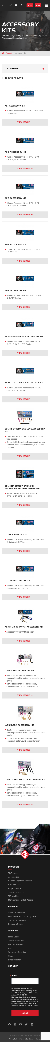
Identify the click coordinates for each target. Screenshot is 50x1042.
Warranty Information (17, 952)
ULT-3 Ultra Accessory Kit (19, 725)
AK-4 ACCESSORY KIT (15, 244)
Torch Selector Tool (16, 941)
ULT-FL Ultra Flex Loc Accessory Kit (25, 779)
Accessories (13, 877)
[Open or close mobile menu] (46, 5)
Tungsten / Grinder (16, 892)
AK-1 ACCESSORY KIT (15, 106)
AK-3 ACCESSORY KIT (15, 198)
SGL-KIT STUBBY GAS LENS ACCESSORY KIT (25, 430)
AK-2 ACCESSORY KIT (15, 152)
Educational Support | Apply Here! (22, 916)
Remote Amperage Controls (20, 881)
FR (39, 5)
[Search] (22, 5)
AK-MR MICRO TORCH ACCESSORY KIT (24, 627)
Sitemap (38, 1039)
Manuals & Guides (15, 945)
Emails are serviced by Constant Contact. (24, 1005)
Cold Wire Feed (14, 885)
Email (14, 975)
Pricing (11, 948)
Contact (11, 956)
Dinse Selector (14, 960)
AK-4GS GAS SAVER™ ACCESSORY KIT (24, 383)
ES (31, 5)
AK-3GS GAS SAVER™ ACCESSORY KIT (24, 337)
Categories (12, 69)
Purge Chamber (15, 888)
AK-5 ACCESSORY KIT (15, 290)
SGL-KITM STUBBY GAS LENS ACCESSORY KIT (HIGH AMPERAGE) (22, 487)
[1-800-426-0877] (10, 5)
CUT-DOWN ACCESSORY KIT (19, 581)
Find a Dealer (13, 937)
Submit (25, 1012)
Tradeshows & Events (17, 920)
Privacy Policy (13, 1039)
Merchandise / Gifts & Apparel (20, 900)
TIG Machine (13, 896)
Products (9, 53)
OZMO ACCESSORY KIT (16, 535)
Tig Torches (13, 873)
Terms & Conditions (27, 1039)
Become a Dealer (15, 924)
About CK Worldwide (16, 913)
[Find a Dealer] (16, 5)
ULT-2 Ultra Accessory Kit (19, 670)
